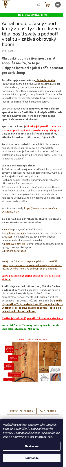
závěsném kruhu (45, 80)
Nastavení (31, 446)
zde (50, 437)
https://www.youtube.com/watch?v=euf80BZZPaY (31, 210)
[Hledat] (38, 4)
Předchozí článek (21, 411)
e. (31, 277)
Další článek (47, 411)
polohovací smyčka (14, 244)
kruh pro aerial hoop (15, 251)
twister (8, 237)
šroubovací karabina (15, 233)
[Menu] (57, 4)
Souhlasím (32, 458)
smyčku (8, 229)
